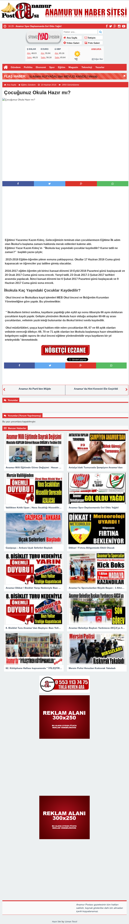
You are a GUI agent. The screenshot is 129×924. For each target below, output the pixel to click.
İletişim (91, 38)
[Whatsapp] (113, 183)
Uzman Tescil (71, 921)
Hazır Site (56, 921)
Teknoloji (86, 67)
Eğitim (61, 67)
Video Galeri (72, 43)
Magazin (73, 67)
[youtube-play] (123, 26)
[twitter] (110, 26)
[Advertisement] (65, 174)
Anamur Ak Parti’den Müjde (35, 388)
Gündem (15, 67)
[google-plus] (115, 26)
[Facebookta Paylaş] (18, 183)
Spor (52, 67)
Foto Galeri (94, 43)
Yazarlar (99, 67)
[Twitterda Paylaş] (49, 183)
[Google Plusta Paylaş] (81, 183)
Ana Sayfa (71, 38)
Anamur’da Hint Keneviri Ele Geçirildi (96, 388)
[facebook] (107, 26)
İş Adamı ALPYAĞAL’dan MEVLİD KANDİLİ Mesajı (63, 76)
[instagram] (119, 26)
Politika (28, 67)
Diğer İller (98, 59)
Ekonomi (41, 67)
